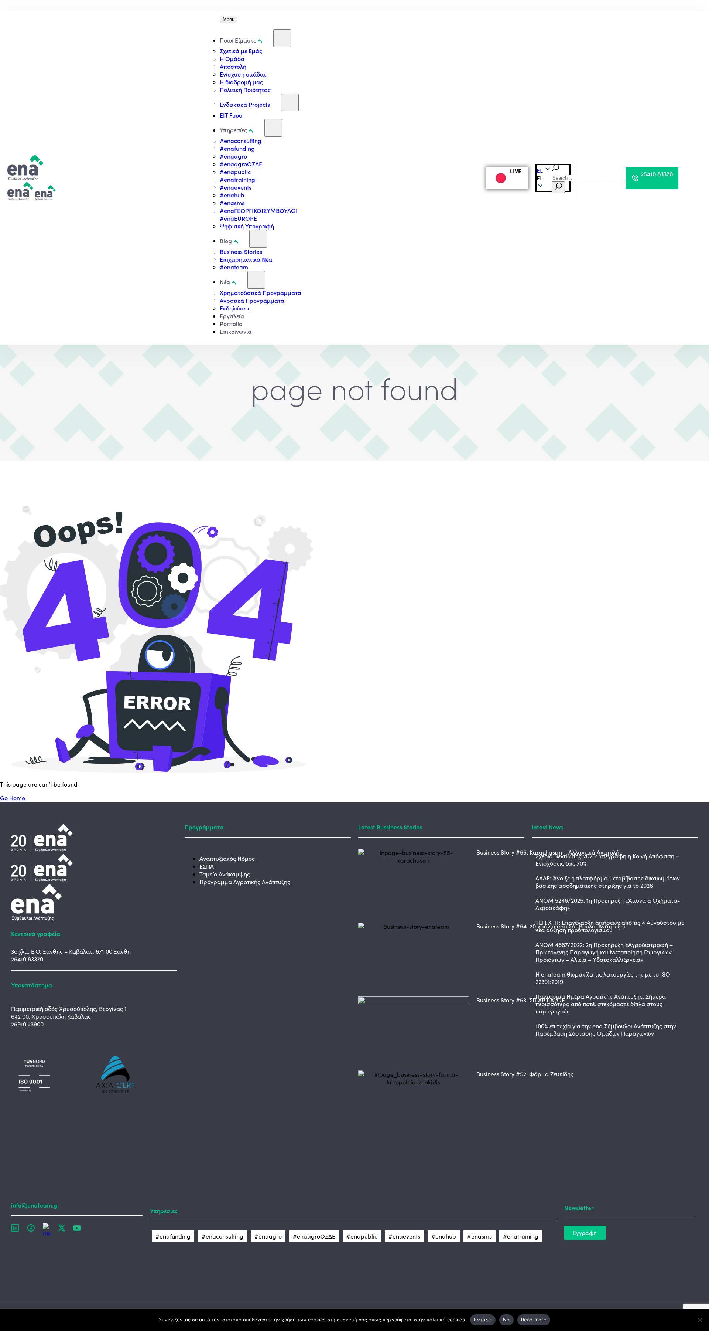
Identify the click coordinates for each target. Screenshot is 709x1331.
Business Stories (241, 251)
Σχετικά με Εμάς (241, 51)
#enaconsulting (240, 140)
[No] (699, 1320)
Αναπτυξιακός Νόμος (227, 858)
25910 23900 (27, 1024)
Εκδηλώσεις (235, 308)
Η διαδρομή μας (241, 82)
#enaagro (233, 156)
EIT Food (231, 115)
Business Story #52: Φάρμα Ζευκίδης (524, 1074)
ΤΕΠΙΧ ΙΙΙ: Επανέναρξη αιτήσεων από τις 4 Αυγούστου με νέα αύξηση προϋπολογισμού (609, 926)
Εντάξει (483, 1319)
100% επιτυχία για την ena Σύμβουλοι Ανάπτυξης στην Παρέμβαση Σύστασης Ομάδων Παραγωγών (605, 1029)
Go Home (12, 798)
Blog (226, 241)
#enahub (232, 195)
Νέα (225, 282)
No (506, 1319)
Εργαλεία (232, 316)
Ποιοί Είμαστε (238, 40)
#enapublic (235, 171)
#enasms (232, 202)
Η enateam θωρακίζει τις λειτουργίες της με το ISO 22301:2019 (602, 977)
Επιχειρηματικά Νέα (246, 259)
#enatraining (237, 179)
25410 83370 (27, 959)
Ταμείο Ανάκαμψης (224, 874)
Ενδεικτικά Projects (245, 104)
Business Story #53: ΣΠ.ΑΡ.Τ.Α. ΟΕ (520, 1000)
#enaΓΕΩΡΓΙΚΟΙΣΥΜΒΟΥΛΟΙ (259, 210)
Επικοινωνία (235, 331)
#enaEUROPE (238, 218)
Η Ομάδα (232, 58)
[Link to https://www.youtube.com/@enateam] (77, 1228)
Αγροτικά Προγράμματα (252, 300)
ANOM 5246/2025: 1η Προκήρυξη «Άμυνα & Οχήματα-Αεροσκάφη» (607, 903)
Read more (534, 1319)
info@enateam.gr (35, 1205)
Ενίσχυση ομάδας (243, 74)
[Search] (558, 187)
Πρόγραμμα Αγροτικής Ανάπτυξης (244, 882)
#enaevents (235, 187)
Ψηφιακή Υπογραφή (247, 226)
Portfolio (231, 323)
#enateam (234, 267)
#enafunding (237, 148)
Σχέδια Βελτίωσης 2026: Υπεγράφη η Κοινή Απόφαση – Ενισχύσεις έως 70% (607, 859)
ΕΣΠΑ (206, 866)
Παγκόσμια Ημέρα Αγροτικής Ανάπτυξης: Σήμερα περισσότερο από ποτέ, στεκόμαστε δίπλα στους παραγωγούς (600, 1003)
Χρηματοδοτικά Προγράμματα (260, 292)
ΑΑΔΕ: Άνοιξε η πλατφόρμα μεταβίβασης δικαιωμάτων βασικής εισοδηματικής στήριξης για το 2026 (607, 881)
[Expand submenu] (282, 38)
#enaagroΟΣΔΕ (241, 164)
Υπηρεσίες (233, 130)
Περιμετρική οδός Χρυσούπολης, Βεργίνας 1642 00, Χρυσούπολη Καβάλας (69, 1012)
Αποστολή (233, 66)
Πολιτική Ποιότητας (245, 89)
